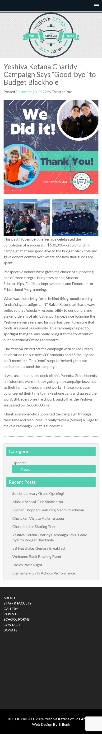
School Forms (17, 619)
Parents (11, 614)
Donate (11, 630)
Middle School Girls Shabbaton (37, 501)
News (25, 469)
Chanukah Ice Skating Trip (33, 526)
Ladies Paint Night (27, 564)
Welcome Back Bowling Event (36, 556)
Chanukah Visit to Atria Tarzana (38, 518)
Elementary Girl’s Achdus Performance (43, 573)
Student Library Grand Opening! (38, 493)
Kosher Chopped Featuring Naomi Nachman (48, 510)
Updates (19, 462)
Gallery (11, 609)
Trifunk (64, 724)
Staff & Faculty (18, 603)
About (10, 598)
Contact (12, 625)
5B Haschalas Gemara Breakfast (38, 548)
